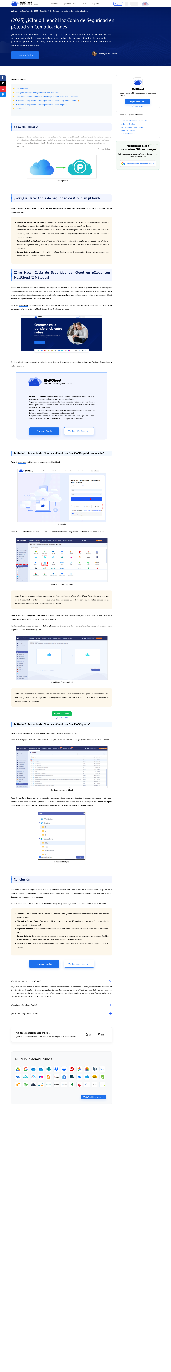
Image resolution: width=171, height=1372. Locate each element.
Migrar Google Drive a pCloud (132, 127)
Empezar (118, 4)
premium (57, 697)
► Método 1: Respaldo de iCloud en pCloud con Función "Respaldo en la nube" (46, 100)
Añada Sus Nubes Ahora (92, 1097)
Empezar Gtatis (44, 431)
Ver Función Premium (79, 431)
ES (132, 4)
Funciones (54, 4)
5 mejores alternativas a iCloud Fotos (134, 121)
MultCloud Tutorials (25, 11)
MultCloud (23, 305)
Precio (84, 4)
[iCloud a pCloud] (62, 167)
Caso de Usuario (22, 88)
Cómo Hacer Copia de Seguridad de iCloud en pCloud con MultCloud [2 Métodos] (47, 96)
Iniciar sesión (107, 4)
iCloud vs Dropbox (127, 134)
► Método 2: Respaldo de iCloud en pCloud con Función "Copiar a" (41, 104)
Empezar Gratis (25, 55)
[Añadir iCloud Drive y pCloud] (62, 560)
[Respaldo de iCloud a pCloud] (62, 658)
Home (15, 11)
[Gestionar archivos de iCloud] (62, 767)
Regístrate (22, 462)
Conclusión (20, 108)
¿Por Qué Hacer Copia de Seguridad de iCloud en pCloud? (37, 92)
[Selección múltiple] (62, 836)
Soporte (95, 4)
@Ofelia (108, 54)
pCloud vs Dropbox (128, 124)
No (102, 1034)
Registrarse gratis (137, 101)
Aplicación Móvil (69, 4)
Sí (90, 1034)
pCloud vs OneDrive (128, 130)
